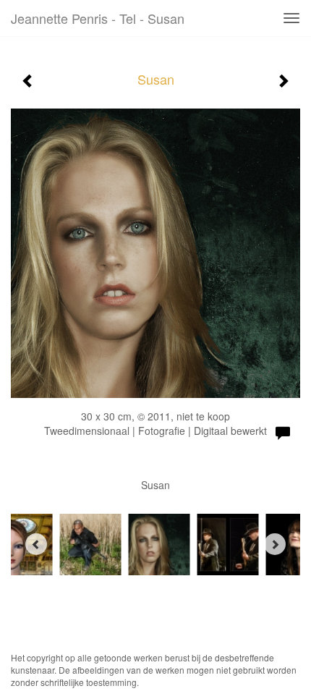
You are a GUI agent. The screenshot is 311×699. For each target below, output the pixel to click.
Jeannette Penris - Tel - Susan (97, 18)
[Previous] (36, 544)
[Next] (275, 544)
